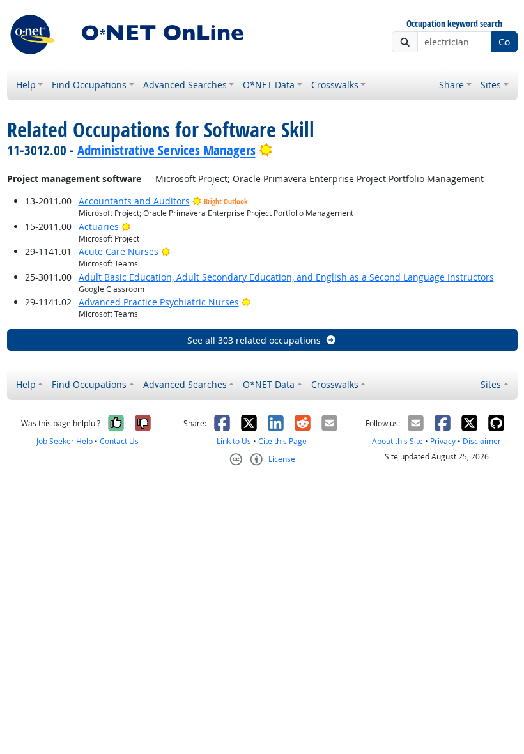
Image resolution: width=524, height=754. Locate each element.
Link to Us (234, 441)
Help (26, 85)
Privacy (443, 441)
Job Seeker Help (64, 441)
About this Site (397, 441)
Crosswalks (334, 85)
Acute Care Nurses (118, 251)
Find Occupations (89, 85)
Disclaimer (482, 441)
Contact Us (119, 441)
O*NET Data (269, 85)
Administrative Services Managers (166, 150)
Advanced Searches (185, 85)
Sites (491, 85)
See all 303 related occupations (254, 340)
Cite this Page (282, 441)
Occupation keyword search (454, 24)
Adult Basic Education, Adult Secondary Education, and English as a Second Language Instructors (286, 277)
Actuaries (99, 226)
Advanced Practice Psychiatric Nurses (159, 302)
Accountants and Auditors (134, 201)
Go (504, 42)
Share (451, 85)
